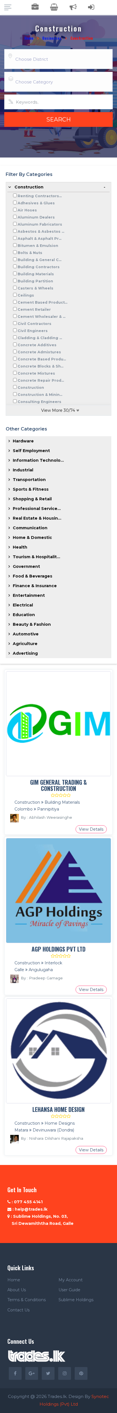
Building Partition (35, 281)
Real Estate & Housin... (37, 518)
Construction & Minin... (40, 394)
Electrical (23, 605)
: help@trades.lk (29, 1209)
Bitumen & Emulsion (38, 245)
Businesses (52, 38)
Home (29, 38)
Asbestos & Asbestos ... (41, 231)
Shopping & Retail (32, 498)
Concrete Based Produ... (42, 359)
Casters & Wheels (35, 288)
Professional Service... (37, 508)
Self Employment (31, 450)
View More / (58, 410)
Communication (30, 527)
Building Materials (36, 274)
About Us (16, 1289)
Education (24, 614)
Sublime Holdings (75, 1299)
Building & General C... (39, 260)
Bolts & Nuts (30, 253)
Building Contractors (39, 267)
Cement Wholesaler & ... (41, 316)
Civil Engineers (33, 331)
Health (20, 547)
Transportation (29, 479)
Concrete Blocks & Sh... (40, 366)
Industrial (23, 470)
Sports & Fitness (31, 489)
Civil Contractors (34, 324)
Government (26, 566)
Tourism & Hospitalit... (36, 556)
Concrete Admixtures (39, 352)
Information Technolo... (38, 460)
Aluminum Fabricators (40, 224)
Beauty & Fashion (32, 624)
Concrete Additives (37, 345)
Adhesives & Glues (36, 203)
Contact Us (18, 1310)
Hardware (23, 441)
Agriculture (25, 643)
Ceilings (26, 295)
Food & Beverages (32, 576)
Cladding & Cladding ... (40, 338)
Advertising (25, 653)
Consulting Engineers (39, 402)
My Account (70, 1279)
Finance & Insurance (35, 585)
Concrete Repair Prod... (41, 380)
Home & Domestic (32, 537)
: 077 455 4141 (27, 1201)
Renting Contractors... (40, 196)
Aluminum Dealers (36, 217)
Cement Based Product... (42, 302)
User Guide (69, 1289)
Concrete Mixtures (36, 373)
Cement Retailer (34, 309)
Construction (28, 187)
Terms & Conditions (26, 1299)
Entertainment (29, 595)
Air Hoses (27, 210)
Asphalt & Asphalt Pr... (39, 238)
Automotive (26, 634)
